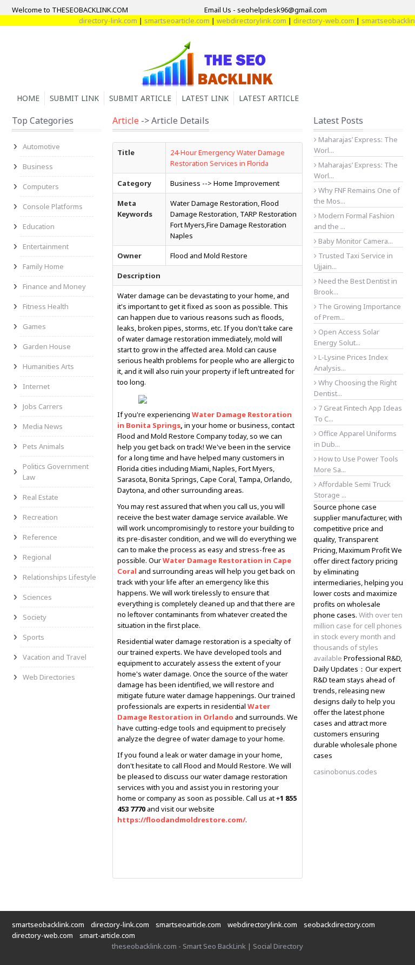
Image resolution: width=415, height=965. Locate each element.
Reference (40, 537)
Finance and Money (54, 286)
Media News (43, 426)
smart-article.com (107, 935)
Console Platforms (53, 206)
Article (125, 120)
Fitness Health (46, 306)
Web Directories (49, 677)
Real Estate (40, 497)
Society (34, 617)
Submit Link (74, 98)
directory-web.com (314, 20)
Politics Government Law (56, 471)
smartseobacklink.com (48, 924)
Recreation (40, 517)
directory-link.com (99, 20)
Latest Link (205, 98)
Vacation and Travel (54, 657)
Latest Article (269, 98)
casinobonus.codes (345, 771)
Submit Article (140, 98)
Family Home (43, 266)
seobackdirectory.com (339, 924)
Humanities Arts (48, 366)
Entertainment (46, 246)
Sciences (37, 597)
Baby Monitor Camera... (355, 241)
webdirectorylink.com (242, 20)
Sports (33, 637)
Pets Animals (43, 446)
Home (28, 98)
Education (39, 226)
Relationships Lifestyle (59, 577)
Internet (36, 386)
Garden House (47, 346)
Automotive (41, 146)
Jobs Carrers (43, 406)
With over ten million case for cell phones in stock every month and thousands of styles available (358, 636)
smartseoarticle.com (167, 20)
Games (34, 326)
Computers (41, 186)
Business (38, 166)
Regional (37, 557)
